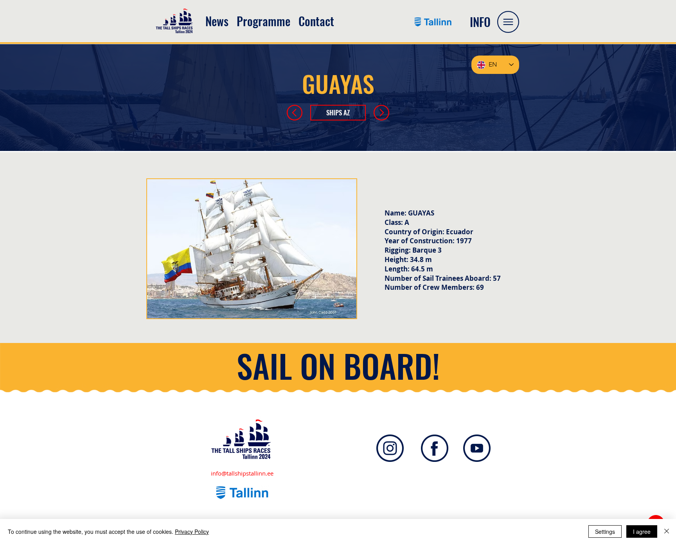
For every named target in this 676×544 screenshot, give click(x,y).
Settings (605, 531)
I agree (642, 531)
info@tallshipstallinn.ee (242, 473)
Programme (267, 21)
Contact (316, 21)
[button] (508, 22)
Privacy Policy (192, 531)
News (216, 21)
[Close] (666, 531)
